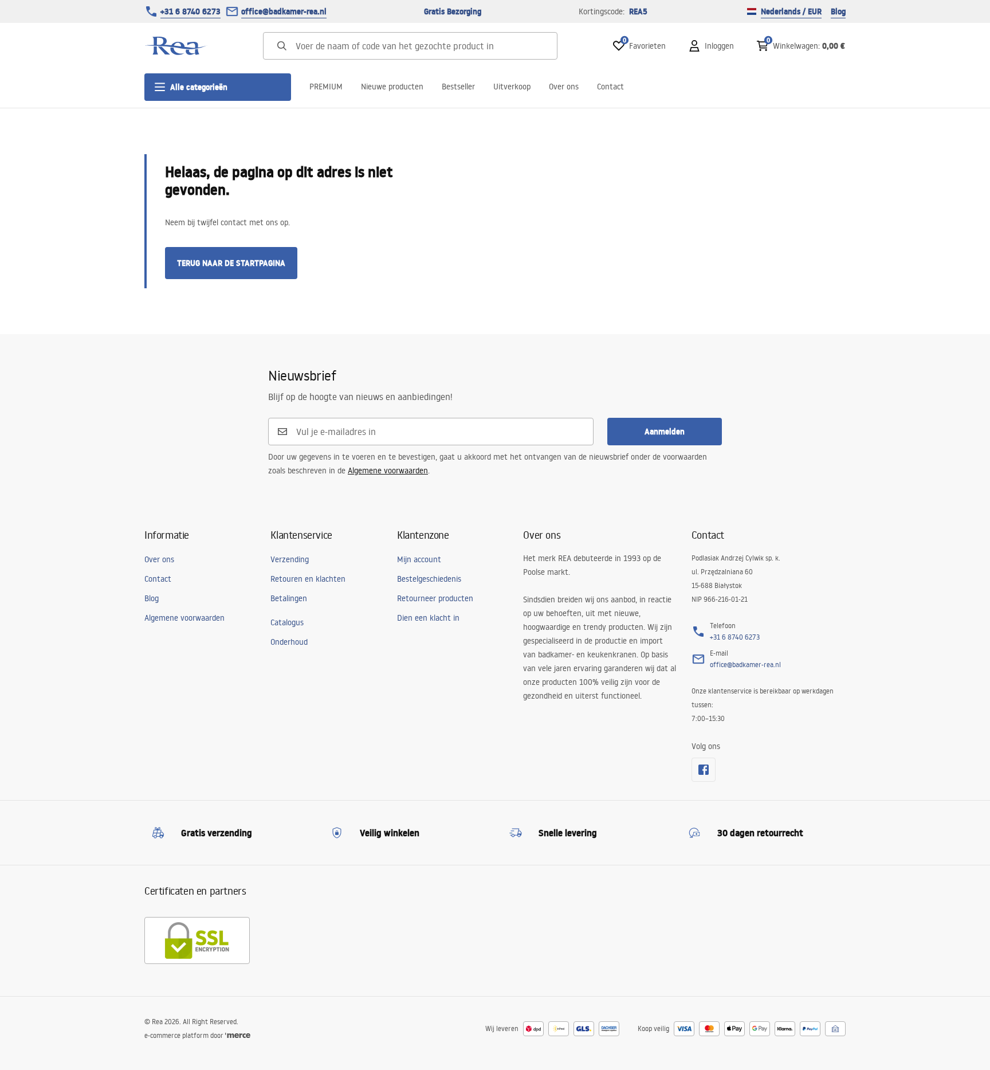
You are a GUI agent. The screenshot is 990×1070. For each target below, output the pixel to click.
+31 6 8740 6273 (190, 11)
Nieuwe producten (392, 86)
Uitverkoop (512, 86)
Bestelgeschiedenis (429, 579)
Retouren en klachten (307, 579)
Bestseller (458, 86)
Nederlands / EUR (791, 11)
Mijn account (419, 559)
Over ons (564, 86)
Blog (838, 11)
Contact (610, 86)
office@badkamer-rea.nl (284, 11)
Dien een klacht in (428, 618)
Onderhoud (289, 642)
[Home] (175, 46)
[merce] (237, 1035)
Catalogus (287, 622)
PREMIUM (326, 86)
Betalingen (288, 598)
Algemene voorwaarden (388, 470)
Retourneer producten (435, 598)
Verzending (289, 559)
